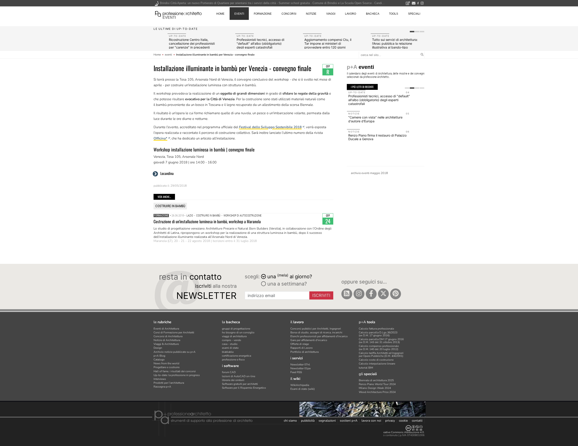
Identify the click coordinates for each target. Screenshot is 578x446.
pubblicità (308, 420)
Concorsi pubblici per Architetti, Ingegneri (315, 328)
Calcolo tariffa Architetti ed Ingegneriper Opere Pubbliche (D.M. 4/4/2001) (381, 354)
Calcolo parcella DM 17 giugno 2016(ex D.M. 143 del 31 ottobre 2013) (381, 340)
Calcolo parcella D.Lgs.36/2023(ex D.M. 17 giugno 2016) (378, 334)
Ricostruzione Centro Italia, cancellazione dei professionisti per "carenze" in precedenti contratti (192, 45)
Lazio (189, 215)
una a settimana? (286, 284)
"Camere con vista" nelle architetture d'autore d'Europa (375, 119)
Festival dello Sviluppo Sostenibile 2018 (270, 127)
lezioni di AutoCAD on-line (238, 376)
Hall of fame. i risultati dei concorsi (175, 371)
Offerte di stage (299, 344)
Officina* (160, 138)
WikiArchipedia (299, 385)
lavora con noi (371, 420)
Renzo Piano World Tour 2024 (377, 384)
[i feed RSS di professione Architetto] (346, 293)
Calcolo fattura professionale (376, 328)
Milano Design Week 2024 (375, 388)
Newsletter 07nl (300, 364)
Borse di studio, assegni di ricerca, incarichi (316, 332)
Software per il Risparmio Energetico (244, 388)
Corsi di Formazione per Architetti (174, 332)
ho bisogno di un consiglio (238, 332)
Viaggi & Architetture (166, 344)
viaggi (330, 13)
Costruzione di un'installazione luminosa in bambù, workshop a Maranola (207, 221)
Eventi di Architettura (166, 328)
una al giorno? (289, 276)
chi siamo (290, 420)
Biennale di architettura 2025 (376, 380)
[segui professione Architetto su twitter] (383, 293)
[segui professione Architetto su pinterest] (395, 293)
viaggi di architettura (234, 336)
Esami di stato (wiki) (302, 389)
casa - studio (230, 344)
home (220, 13)
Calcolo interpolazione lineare (377, 363)
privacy (390, 420)
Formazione (161, 215)
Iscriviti (321, 295)
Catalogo (159, 359)
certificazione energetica (236, 356)
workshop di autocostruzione (242, 215)
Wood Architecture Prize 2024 (377, 392)
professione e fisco (233, 359)
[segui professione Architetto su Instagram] (359, 293)
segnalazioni (327, 420)
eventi (169, 17)
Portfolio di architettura (304, 352)
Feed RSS (296, 372)
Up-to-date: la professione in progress (177, 375)
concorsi (289, 13)
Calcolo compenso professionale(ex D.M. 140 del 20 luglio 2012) (379, 347)
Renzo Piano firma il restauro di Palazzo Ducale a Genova (377, 137)
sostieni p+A (348, 420)
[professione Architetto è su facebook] (371, 293)
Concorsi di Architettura (168, 336)
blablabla (227, 352)
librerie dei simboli (233, 380)
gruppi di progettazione (236, 328)
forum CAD (229, 372)
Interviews (160, 379)
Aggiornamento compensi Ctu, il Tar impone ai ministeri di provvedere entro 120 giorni (327, 43)
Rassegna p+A (162, 386)
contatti (417, 420)
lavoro (350, 13)
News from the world (166, 363)
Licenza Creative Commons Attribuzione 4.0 (397, 432)
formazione (263, 13)
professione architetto (178, 13)
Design (158, 348)
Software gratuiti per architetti (240, 384)
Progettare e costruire (166, 367)
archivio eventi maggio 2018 (369, 173)
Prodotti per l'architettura (169, 383)
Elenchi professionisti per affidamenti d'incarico (319, 336)
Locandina (167, 173)
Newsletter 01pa (300, 368)
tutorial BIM (366, 367)
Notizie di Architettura (167, 340)
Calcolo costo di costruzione (376, 360)
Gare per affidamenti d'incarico (308, 340)
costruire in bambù (170, 206)
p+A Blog (159, 356)
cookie (403, 420)
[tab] (412, 31)
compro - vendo (231, 340)
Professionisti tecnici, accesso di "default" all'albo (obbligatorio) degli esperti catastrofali (260, 43)
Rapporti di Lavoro (301, 348)
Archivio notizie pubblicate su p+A (175, 352)
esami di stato (230, 348)
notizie (311, 13)
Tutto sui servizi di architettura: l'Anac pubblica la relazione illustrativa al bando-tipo (395, 43)
